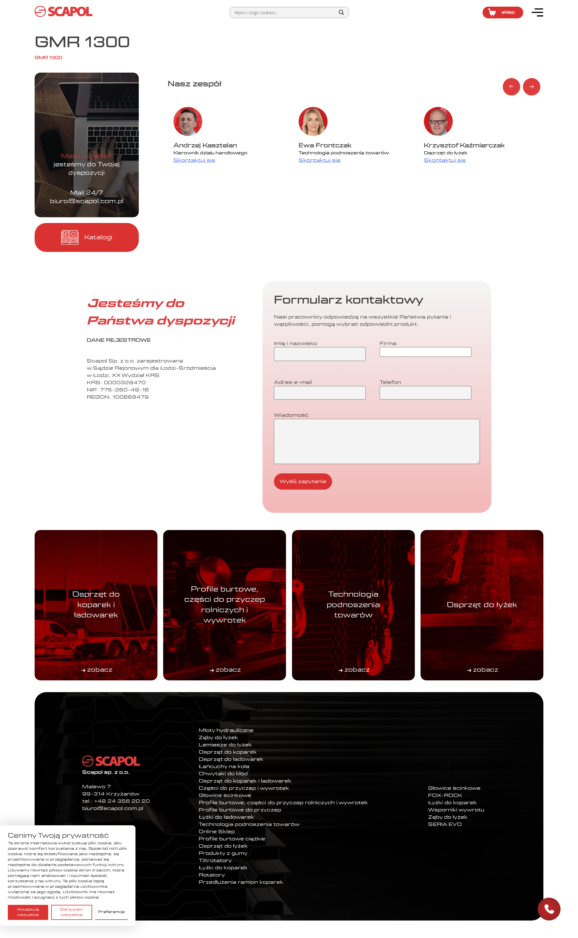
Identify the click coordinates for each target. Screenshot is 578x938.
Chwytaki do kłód (223, 773)
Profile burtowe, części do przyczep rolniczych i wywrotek (283, 802)
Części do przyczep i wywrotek (244, 788)
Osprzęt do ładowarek (231, 759)
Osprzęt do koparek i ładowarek (245, 781)
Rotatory (212, 875)
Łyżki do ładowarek (226, 817)
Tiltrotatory (215, 860)
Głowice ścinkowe (225, 795)
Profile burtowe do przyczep (240, 810)
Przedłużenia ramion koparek (241, 882)
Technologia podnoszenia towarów (249, 824)
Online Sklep (217, 831)
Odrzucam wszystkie (71, 912)
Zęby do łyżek (218, 737)
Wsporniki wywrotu (456, 810)
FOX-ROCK (445, 795)
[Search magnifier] (341, 12)
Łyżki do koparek (223, 867)
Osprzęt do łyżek (223, 846)
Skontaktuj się (194, 160)
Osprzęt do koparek (228, 752)
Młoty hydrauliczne (226, 730)
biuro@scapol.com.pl (86, 201)
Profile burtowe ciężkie (232, 838)
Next (531, 87)
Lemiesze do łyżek (225, 744)
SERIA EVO (445, 824)
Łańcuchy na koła (224, 766)
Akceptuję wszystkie (28, 912)
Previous (511, 87)
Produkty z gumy (223, 853)
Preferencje (111, 912)
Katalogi (98, 237)
